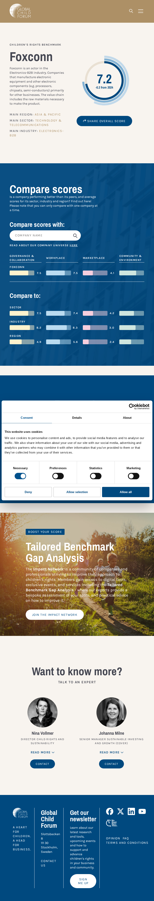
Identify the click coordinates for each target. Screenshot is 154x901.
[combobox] (77, 235)
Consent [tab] (27, 417)
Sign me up (83, 881)
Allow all (126, 492)
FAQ (126, 838)
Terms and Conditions (127, 843)
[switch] (58, 476)
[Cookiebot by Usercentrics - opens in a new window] (131, 407)
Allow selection (77, 492)
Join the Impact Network (54, 615)
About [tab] (127, 417)
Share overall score (106, 121)
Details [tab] (77, 417)
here (74, 245)
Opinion (113, 838)
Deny (28, 492)
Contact (42, 764)
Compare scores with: (37, 224)
